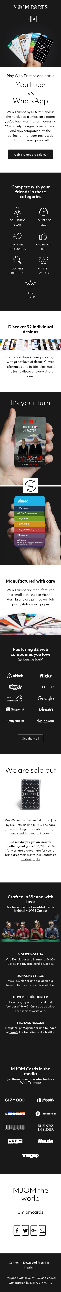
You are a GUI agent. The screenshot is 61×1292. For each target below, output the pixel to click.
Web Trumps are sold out (30, 154)
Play (31, 486)
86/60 (37, 825)
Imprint (29, 1267)
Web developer (18, 981)
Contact (14, 1262)
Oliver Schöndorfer (30, 997)
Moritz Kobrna (30, 954)
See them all (30, 738)
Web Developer (15, 959)
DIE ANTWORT (40, 1283)
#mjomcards (30, 1212)
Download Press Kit (36, 1262)
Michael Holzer (30, 1023)
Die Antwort (18, 825)
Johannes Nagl (30, 976)
